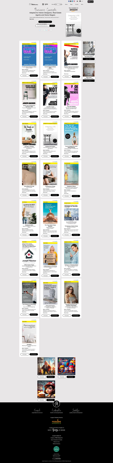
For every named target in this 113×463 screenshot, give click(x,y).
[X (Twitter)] (42, 30)
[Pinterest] (49, 30)
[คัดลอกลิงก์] (51, 30)
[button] (77, 1)
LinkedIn (56, 410)
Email (37, 410)
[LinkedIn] (46, 30)
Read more (32, 19)
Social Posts (56, 454)
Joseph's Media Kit (56, 435)
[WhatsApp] (44, 30)
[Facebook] (40, 30)
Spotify (76, 410)
